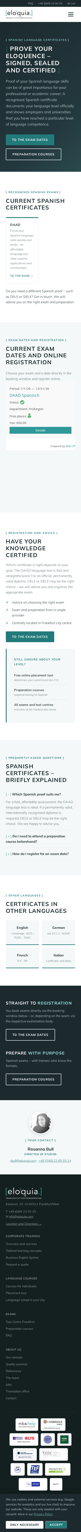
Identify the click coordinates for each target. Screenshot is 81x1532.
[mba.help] (27, 1424)
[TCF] (18, 1469)
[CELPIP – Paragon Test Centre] (56, 1484)
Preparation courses (33, 154)
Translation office (17, 1391)
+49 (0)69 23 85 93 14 (55, 1161)
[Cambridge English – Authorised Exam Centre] (53, 1424)
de (68, 3)
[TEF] (35, 1469)
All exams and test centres (33, 705)
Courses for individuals (21, 1286)
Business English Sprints (22, 1257)
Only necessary (24, 1524)
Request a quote (17, 1264)
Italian (58, 957)
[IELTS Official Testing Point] (24, 1439)
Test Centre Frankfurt (20, 1322)
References (13, 1371)
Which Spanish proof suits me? (36, 794)
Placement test (16, 1293)
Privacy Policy (43, 1514)
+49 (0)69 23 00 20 (50, 3)
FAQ (30, 3)
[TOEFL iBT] (48, 1439)
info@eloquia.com (21, 1216)
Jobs (9, 1384)
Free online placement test (33, 675)
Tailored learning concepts (24, 1251)
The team (12, 1378)
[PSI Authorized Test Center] (33, 1484)
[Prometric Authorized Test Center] (58, 1469)
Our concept (14, 1357)
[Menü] (70, 14)
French (22, 957)
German (58, 930)
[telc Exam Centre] (53, 1454)
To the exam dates (30, 140)
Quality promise (16, 1364)
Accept (56, 1524)
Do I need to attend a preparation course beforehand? (35, 839)
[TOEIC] (64, 1439)
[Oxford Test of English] (25, 1454)
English (22, 932)
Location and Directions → (24, 1224)
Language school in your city (25, 1300)
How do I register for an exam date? (40, 854)
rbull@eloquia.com (23, 1161)
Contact (11, 1398)
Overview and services (21, 1244)
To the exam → (21, 275)
